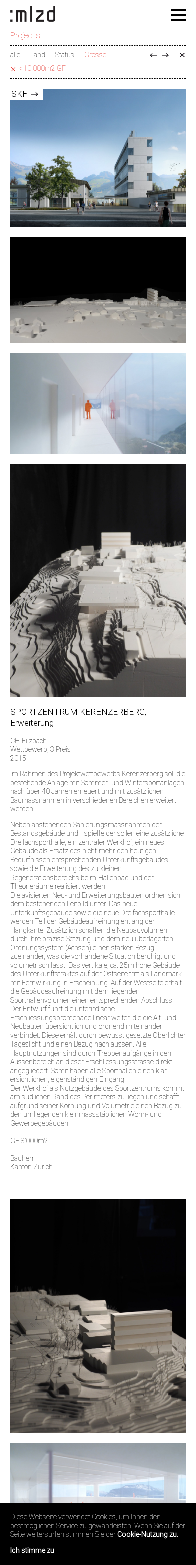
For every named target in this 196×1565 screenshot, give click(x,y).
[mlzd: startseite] (32, 14)
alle (15, 55)
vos (165, 55)
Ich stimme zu (32, 1550)
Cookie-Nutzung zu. (147, 1534)
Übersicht (182, 55)
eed (153, 55)
